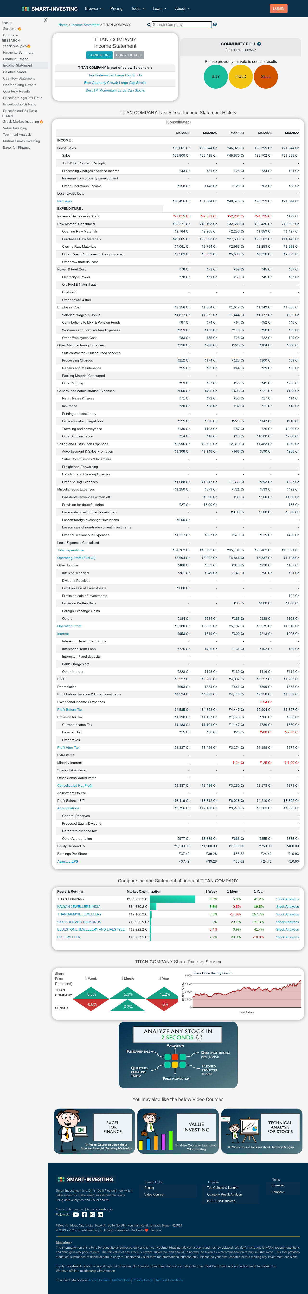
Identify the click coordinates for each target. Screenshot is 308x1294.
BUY (216, 76)
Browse (92, 8)
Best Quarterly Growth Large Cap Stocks (115, 83)
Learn (158, 8)
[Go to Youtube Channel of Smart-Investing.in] (76, 1214)
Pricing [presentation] (149, 1188)
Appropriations (68, 808)
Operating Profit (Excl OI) (76, 558)
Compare (10, 35)
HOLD (241, 76)
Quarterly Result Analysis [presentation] (225, 1194)
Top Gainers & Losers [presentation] (222, 1188)
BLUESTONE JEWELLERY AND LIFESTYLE (91, 929)
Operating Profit (69, 626)
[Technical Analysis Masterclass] (261, 1131)
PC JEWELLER (68, 937)
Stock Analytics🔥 (17, 46)
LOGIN (279, 8)
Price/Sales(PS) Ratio (20, 111)
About (180, 8)
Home (63, 25)
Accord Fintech (98, 1280)
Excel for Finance (17, 147)
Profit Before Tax (70, 709)
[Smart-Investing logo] (50, 9)
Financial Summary (18, 52)
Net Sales (64, 201)
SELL (266, 76)
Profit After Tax (68, 747)
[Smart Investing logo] (86, 1179)
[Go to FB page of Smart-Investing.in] (85, 1214)
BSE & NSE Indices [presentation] (221, 1201)
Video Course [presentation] (153, 1194)
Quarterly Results (17, 91)
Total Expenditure (70, 550)
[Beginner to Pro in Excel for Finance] (94, 1131)
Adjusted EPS (67, 861)
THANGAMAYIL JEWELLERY (79, 914)
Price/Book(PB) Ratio (19, 104)
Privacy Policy (143, 1280)
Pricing (116, 8)
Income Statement (17, 65)
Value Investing (15, 128)
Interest (63, 634)
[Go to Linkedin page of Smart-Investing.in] (101, 1214)
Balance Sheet (14, 72)
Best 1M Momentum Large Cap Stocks (115, 90)
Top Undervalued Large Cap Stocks (115, 75)
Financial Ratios (15, 59)
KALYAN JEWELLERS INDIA (78, 906)
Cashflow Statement (19, 78)
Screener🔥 (12, 29)
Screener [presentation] (277, 1185)
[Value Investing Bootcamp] (178, 1131)
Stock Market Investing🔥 (23, 121)
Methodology (121, 1280)
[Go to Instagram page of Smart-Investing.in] (93, 1214)
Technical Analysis (17, 134)
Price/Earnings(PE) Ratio (22, 98)
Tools (136, 8)
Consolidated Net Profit (74, 785)
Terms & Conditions (169, 1280)
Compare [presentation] (277, 1192)
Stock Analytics (287, 899)
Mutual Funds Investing (21, 141)
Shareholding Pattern (20, 85)
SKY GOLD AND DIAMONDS (79, 922)
